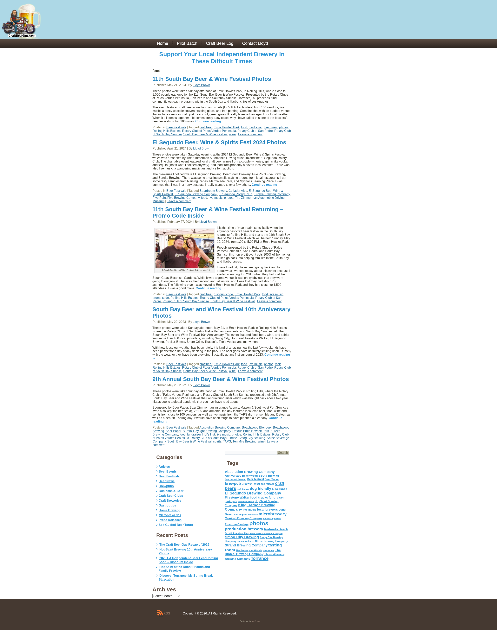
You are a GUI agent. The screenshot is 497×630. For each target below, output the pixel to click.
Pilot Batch (187, 43)
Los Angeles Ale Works (246, 514)
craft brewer (243, 489)
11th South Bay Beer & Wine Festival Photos (211, 79)
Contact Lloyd (255, 43)
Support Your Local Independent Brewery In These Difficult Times (222, 58)
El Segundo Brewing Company (196, 194)
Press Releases (170, 520)
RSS (166, 613)
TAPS (227, 441)
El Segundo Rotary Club (235, 194)
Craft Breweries (170, 500)
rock (278, 364)
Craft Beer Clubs (171, 495)
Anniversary (233, 475)
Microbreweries (170, 515)
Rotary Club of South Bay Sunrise (185, 301)
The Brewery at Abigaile (249, 550)
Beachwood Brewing (235, 479)
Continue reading (210, 121)
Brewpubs (166, 486)
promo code (161, 297)
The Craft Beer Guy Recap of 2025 (184, 544)
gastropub (231, 501)
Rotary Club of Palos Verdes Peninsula (209, 130)
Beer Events (168, 471)
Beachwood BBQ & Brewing (260, 475)
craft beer (206, 127)
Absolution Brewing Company (219, 427)
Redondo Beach (276, 529)
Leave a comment (250, 134)
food (244, 127)
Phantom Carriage (236, 524)
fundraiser (255, 127)
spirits (217, 441)
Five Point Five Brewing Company (176, 197)
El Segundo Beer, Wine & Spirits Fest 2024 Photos (219, 142)
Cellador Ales (238, 190)
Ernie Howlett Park (227, 127)
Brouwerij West (251, 483)
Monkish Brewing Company (243, 518)
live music (271, 127)
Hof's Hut (208, 434)
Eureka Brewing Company (272, 194)
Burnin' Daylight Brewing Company (207, 431)
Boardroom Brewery (213, 190)
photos (283, 127)
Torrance (259, 558)
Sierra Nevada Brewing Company (266, 533)
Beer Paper (173, 431)
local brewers (267, 509)
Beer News (167, 481)
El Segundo (279, 488)
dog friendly (260, 489)
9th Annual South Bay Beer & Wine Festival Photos (220, 379)
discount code (223, 294)
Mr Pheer (256, 621)
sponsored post (245, 541)
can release (267, 483)
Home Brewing (169, 510)
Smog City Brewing (252, 438)
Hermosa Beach (246, 501)
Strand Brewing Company (246, 545)
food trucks (259, 497)
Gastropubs (167, 505)
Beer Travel (272, 479)
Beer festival (255, 479)
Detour (237, 431)
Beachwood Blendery (256, 427)
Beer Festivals (176, 127)
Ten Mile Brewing (244, 441)
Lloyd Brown (201, 85)
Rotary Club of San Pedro (255, 130)
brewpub (233, 483)
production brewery (244, 529)
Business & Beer (171, 491)
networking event (272, 518)
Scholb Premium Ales (237, 533)
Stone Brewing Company (271, 541)
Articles (164, 466)
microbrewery (273, 514)
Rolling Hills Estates (167, 130)
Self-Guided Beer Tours (176, 524)
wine (232, 134)
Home (162, 43)
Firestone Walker (237, 497)
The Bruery (268, 550)
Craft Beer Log (219, 43)
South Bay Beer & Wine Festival (205, 134)
